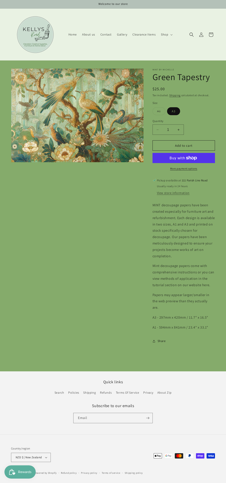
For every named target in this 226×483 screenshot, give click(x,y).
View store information (173, 193)
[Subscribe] (148, 418)
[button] (166, 34)
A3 (173, 111)
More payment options (183, 168)
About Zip (164, 393)
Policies (73, 393)
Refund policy (69, 472)
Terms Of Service (127, 393)
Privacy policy (89, 472)
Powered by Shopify (45, 472)
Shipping (175, 95)
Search (59, 393)
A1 (161, 112)
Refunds (106, 393)
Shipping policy (134, 472)
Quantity (158, 121)
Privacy (148, 393)
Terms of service (111, 472)
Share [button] (162, 341)
